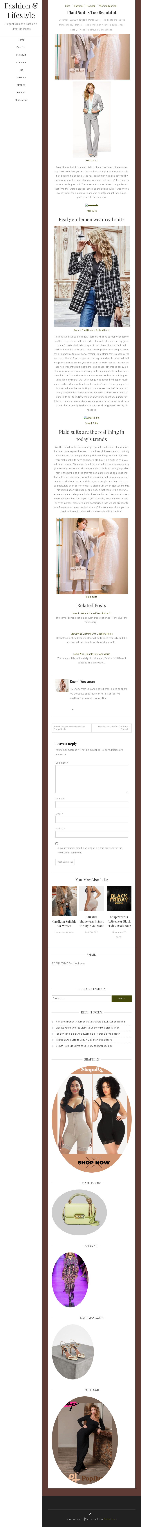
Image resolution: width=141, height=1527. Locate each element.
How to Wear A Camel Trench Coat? (92, 613)
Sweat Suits (91, 423)
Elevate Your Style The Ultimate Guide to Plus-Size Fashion (87, 1028)
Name (59, 798)
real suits (92, 211)
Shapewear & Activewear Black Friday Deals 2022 (119, 921)
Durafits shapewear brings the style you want (91, 921)
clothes (21, 85)
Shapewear (21, 100)
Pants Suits (94, 20)
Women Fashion (107, 6)
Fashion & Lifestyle (21, 10)
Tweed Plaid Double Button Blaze (95, 29)
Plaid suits (91, 597)
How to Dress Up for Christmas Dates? (114, 728)
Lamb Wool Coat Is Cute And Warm (91, 654)
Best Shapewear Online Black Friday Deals (69, 728)
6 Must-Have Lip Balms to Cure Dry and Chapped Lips (84, 1046)
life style (21, 55)
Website (60, 828)
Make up (21, 77)
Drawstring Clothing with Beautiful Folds (91, 634)
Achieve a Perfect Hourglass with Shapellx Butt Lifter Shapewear (91, 1021)
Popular (21, 92)
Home (21, 40)
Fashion (21, 47)
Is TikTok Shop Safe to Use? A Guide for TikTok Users (84, 1040)
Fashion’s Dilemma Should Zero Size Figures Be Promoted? (88, 1034)
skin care (21, 62)
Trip (21, 70)
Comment (61, 763)
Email (59, 813)
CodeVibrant (110, 1519)
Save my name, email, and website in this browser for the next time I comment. (90, 850)
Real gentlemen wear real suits (101, 25)
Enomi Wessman (82, 682)
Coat (67, 6)
